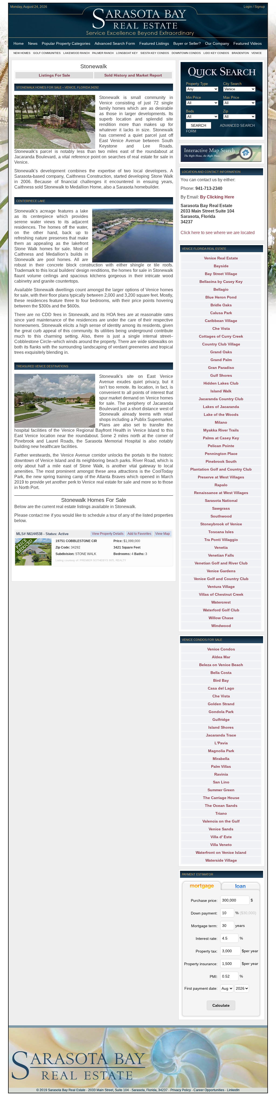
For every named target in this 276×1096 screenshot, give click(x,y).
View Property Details (107, 534)
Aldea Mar (221, 657)
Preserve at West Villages (221, 477)
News (32, 43)
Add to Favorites (139, 534)
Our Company (217, 43)
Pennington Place (221, 453)
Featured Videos (247, 43)
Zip (225, 111)
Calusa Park (221, 313)
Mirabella (221, 758)
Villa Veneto (221, 844)
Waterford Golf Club (221, 610)
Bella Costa (221, 672)
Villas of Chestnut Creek (221, 594)
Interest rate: (207, 938)
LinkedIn (233, 1090)
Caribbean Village (221, 320)
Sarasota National (221, 500)
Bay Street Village (221, 274)
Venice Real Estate (221, 258)
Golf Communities (47, 53)
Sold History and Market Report (133, 75)
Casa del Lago (221, 688)
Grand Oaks (221, 352)
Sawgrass (221, 508)
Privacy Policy (180, 1090)
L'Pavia (221, 743)
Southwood (221, 516)
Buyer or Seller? (187, 43)
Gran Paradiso (221, 367)
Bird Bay (221, 680)
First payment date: (201, 988)
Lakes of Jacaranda (221, 407)
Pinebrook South (221, 461)
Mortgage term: (204, 926)
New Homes (21, 53)
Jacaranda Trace (221, 735)
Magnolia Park (221, 751)
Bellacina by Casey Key (221, 281)
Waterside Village (221, 860)
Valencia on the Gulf (221, 821)
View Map (162, 534)
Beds (190, 111)
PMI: (214, 976)
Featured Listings (154, 43)
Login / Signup (254, 7)
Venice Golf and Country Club (221, 579)
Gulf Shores (221, 375)
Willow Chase (221, 618)
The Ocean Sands (221, 805)
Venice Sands (221, 829)
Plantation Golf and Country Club (221, 469)
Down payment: (204, 913)
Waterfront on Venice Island (221, 852)
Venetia (221, 547)
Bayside (221, 266)
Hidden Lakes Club (221, 383)
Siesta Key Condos (154, 53)
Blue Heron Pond (221, 297)
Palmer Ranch (102, 53)
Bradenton (240, 53)
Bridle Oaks (221, 305)
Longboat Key (127, 53)
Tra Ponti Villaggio (221, 539)
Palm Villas (221, 766)
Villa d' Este (221, 837)
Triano (221, 813)
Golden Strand (221, 704)
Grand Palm (221, 360)
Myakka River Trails (221, 430)
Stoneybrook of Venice (221, 524)
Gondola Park (221, 712)
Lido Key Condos (216, 53)
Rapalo (221, 485)
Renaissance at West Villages (221, 493)
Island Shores (221, 727)
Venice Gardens (221, 571)
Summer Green (221, 790)
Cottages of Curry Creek (221, 336)
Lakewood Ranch (76, 53)
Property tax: (207, 951)
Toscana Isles (221, 532)
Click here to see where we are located (218, 232)
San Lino (221, 782)
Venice (256, 53)
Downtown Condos (186, 53)
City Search (232, 84)
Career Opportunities (209, 1090)
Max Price (231, 97)
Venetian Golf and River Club (221, 563)
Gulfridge (221, 719)
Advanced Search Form (115, 43)
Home (18, 43)
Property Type (197, 84)
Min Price (193, 97)
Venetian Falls (221, 555)
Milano (221, 422)
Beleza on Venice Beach (221, 665)
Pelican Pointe (221, 446)
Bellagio (221, 289)
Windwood (221, 626)
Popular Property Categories (66, 43)
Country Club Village (221, 344)
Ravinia (221, 774)
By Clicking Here (217, 197)
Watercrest (221, 602)
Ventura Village (221, 586)
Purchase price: (204, 900)
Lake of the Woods (221, 414)
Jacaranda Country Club (221, 399)
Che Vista (221, 328)
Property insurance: (201, 964)
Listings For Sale (54, 75)
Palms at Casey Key (221, 438)
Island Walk (221, 391)
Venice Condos (221, 649)
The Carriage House (221, 798)
